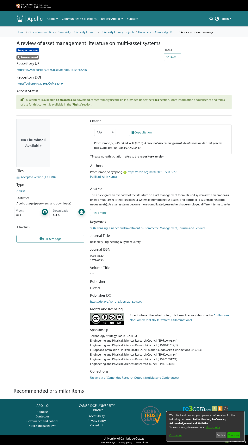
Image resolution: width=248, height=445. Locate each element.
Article (20, 191)
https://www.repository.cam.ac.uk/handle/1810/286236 (51, 70)
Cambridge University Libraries (77, 32)
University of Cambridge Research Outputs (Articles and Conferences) (157, 32)
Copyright (96, 425)
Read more (100, 213)
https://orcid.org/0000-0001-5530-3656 (152, 172)
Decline (221, 435)
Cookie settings (107, 442)
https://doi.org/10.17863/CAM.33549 (39, 83)
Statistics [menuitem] (132, 19)
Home (20, 32)
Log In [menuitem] (225, 19)
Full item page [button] (52, 239)
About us (42, 412)
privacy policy (212, 427)
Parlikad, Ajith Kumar (103, 176)
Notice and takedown (42, 426)
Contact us (42, 416)
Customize (175, 435)
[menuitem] (52, 18)
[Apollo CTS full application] (151, 427)
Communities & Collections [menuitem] (79, 19)
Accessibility (97, 416)
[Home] (33, 5)
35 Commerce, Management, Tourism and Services (173, 228)
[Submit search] (211, 18)
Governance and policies (42, 421)
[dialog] (205, 426)
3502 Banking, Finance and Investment (115, 228)
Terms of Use (141, 442)
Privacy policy (97, 420)
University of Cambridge (119, 438)
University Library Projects (117, 32)
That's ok (233, 435)
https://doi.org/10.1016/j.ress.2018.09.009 (116, 301)
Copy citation (143, 132)
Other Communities (41, 32)
